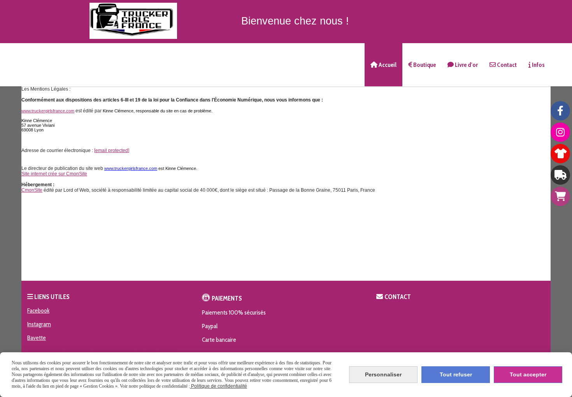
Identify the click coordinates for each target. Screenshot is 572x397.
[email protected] (111, 150)
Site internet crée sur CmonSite (54, 174)
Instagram (39, 324)
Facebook (38, 310)
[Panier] (560, 196)
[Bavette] (560, 175)
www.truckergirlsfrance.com (47, 110)
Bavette (36, 337)
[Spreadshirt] (560, 153)
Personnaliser (383, 374)
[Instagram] (560, 132)
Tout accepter (528, 374)
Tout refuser (456, 374)
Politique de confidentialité (218, 386)
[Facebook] (560, 111)
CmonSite (31, 190)
